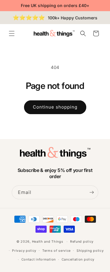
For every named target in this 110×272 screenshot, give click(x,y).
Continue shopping (55, 107)
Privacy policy (24, 251)
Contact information (38, 259)
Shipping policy (90, 251)
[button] (11, 33)
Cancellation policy (78, 259)
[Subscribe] (91, 192)
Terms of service (56, 251)
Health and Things (47, 241)
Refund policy (82, 241)
